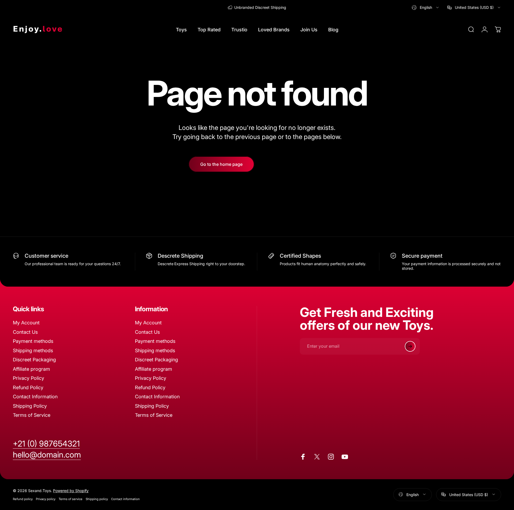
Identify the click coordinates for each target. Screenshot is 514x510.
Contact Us (25, 332)
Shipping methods (33, 350)
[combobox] (426, 7)
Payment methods (33, 341)
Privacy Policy (28, 378)
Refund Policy (28, 387)
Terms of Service (31, 415)
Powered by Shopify (71, 490)
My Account (26, 322)
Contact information (125, 499)
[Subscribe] (410, 346)
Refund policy (23, 499)
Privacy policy (45, 499)
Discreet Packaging (34, 359)
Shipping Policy (30, 406)
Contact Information (35, 396)
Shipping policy (97, 499)
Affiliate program (31, 369)
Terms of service (70, 499)
